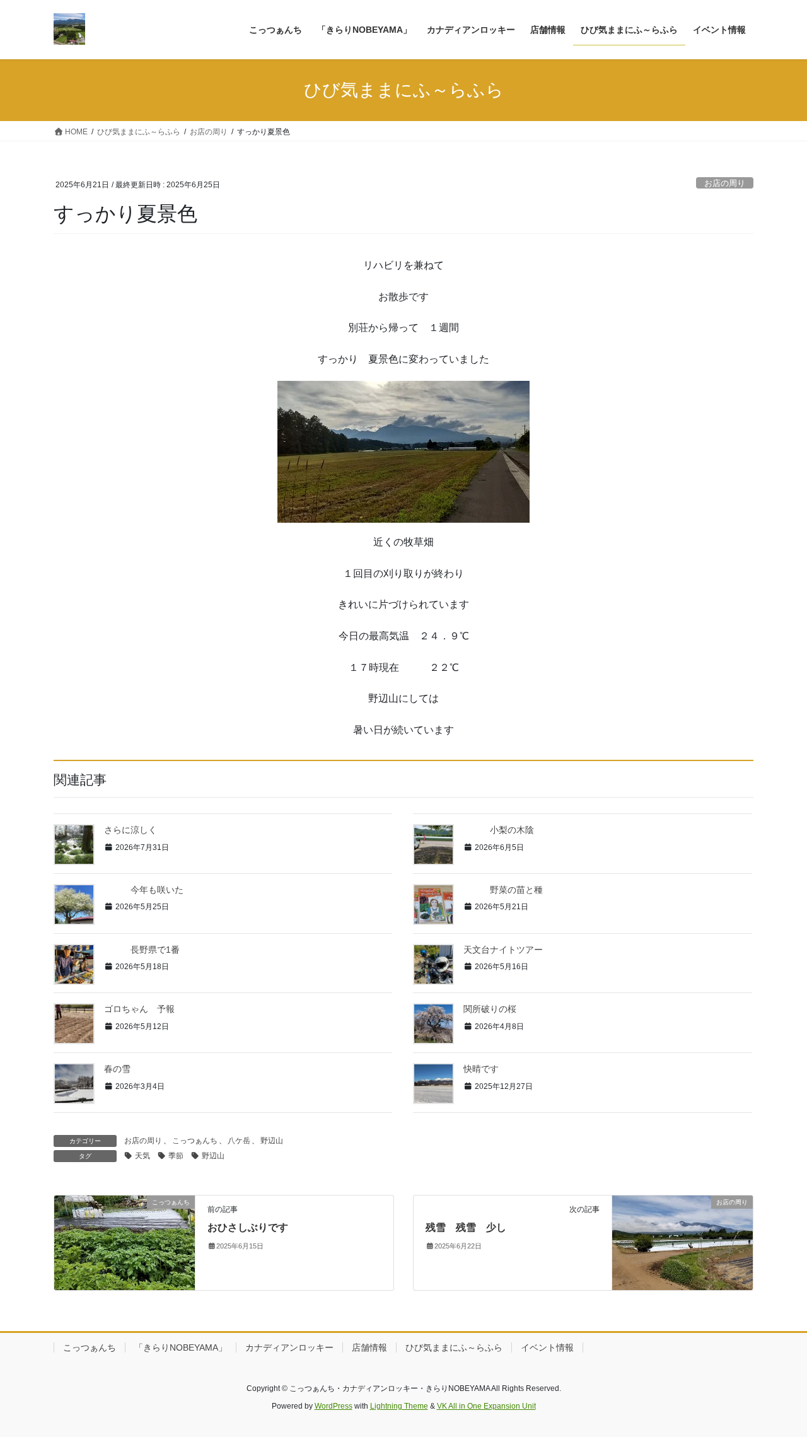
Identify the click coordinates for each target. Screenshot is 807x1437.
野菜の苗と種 (503, 890)
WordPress (333, 1406)
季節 (175, 1155)
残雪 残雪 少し (466, 1227)
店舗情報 (369, 1347)
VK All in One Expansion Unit (486, 1406)
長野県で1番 (142, 950)
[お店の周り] (682, 1241)
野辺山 (271, 1140)
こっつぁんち (195, 1140)
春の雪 (117, 1069)
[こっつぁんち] (124, 1241)
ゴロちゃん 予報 (139, 1009)
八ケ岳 (239, 1140)
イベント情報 (547, 1347)
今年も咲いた (143, 890)
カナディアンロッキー (289, 1347)
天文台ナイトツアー (503, 950)
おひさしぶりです (247, 1227)
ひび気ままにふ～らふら (453, 1347)
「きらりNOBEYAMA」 (180, 1347)
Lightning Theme (399, 1406)
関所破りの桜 (489, 1009)
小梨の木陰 (498, 830)
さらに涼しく (130, 830)
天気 (142, 1155)
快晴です (481, 1069)
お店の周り (724, 183)
